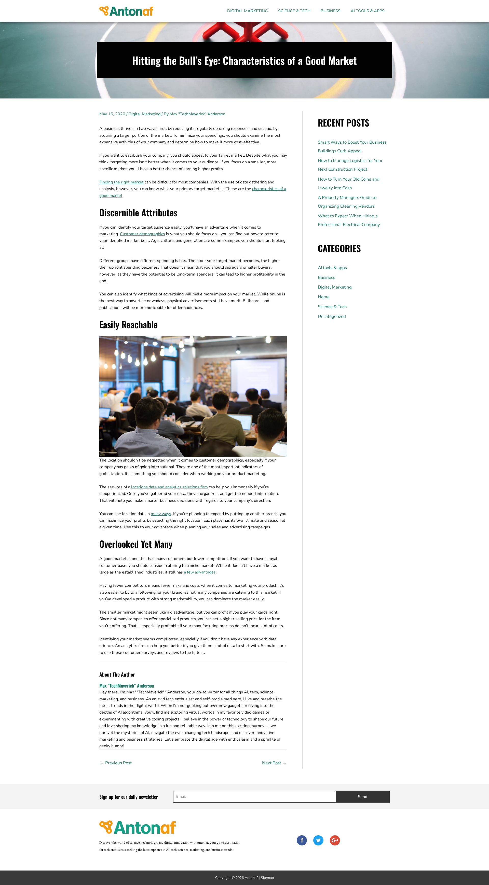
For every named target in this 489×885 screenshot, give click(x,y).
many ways (161, 514)
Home (324, 297)
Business (331, 11)
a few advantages (200, 572)
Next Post (274, 763)
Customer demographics (142, 234)
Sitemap (267, 877)
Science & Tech (294, 11)
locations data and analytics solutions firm (169, 487)
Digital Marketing (247, 11)
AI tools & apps (368, 11)
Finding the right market (121, 182)
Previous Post (116, 763)
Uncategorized (332, 316)
